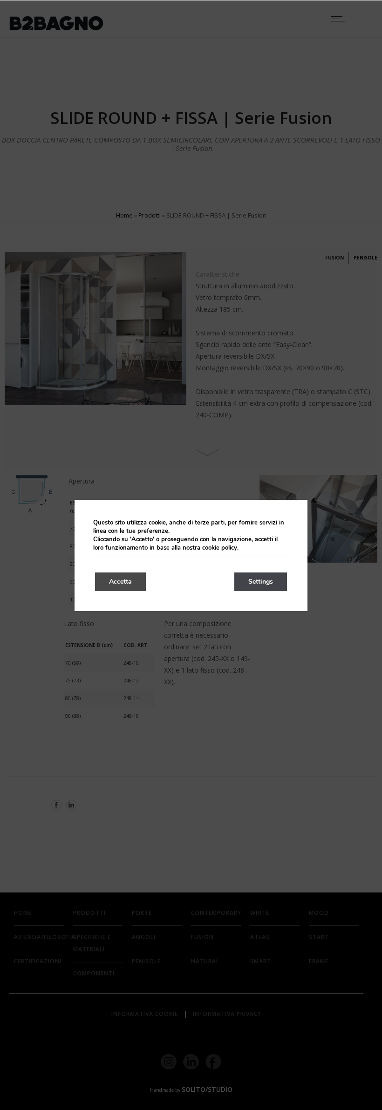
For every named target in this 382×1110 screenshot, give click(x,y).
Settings (260, 581)
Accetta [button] (120, 581)
